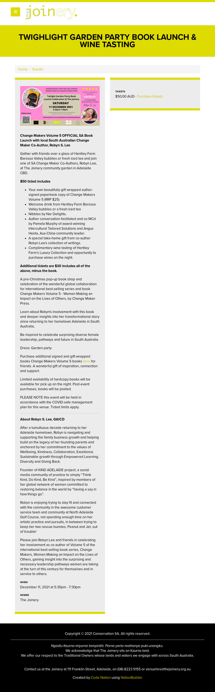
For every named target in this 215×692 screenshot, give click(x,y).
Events (38, 69)
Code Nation (101, 677)
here (86, 361)
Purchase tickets (150, 96)
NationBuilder (131, 677)
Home (23, 69)
